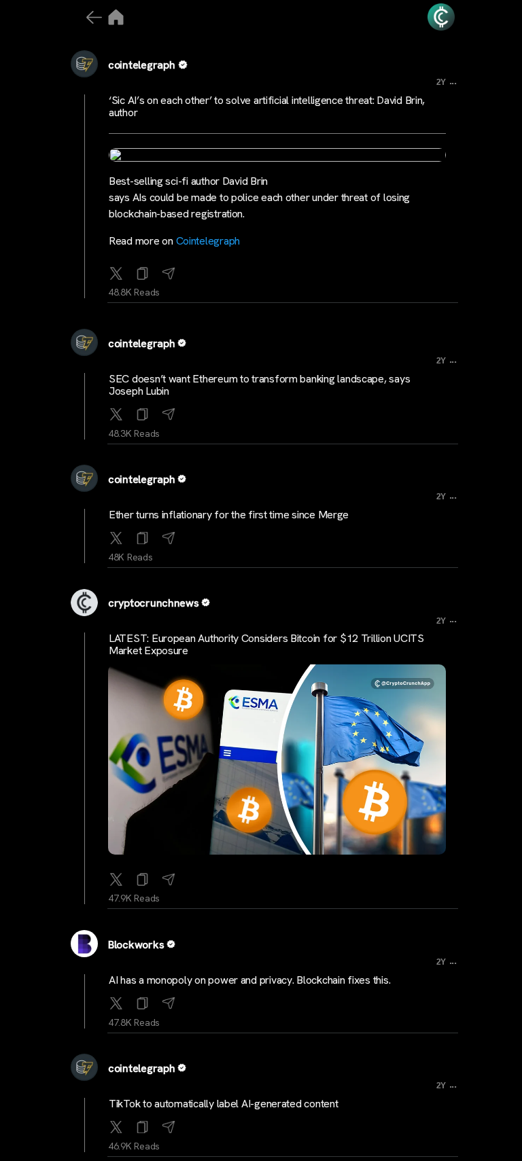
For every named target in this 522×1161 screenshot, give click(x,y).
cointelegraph (141, 65)
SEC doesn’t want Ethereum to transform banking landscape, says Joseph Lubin (259, 385)
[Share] (168, 270)
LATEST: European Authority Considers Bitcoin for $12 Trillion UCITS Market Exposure (266, 644)
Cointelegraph (208, 241)
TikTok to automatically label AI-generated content (223, 1103)
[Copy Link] (143, 270)
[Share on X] (116, 270)
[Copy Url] (143, 411)
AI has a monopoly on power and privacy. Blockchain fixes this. (249, 980)
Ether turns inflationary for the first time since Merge (229, 514)
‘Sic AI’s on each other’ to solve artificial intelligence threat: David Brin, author (267, 106)
